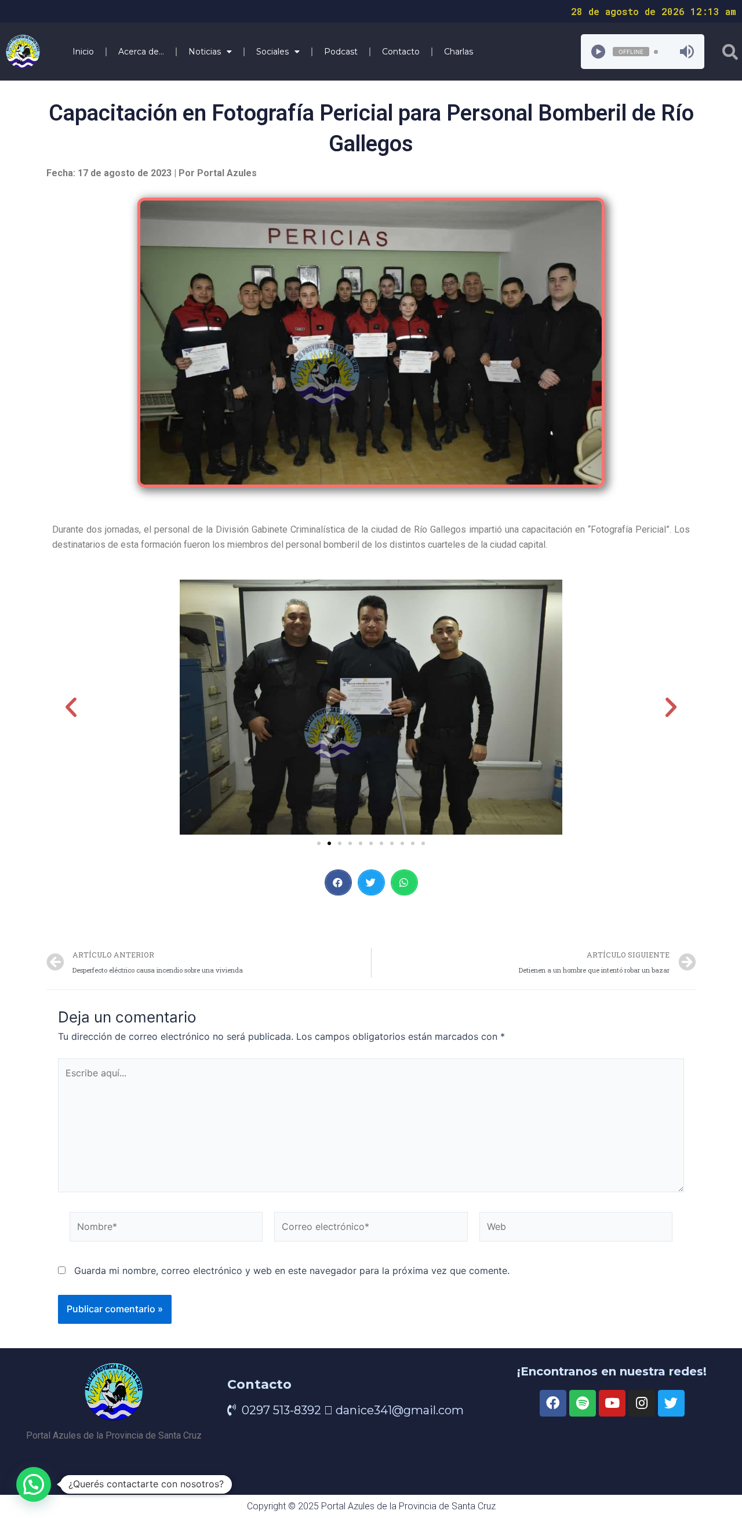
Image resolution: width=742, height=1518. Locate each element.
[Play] (598, 51)
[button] (319, 843)
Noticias (204, 51)
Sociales (272, 51)
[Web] (575, 1229)
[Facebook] (553, 1403)
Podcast (341, 51)
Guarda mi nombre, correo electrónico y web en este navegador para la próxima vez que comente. (292, 1270)
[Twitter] (671, 1403)
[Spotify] (582, 1403)
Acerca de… (141, 51)
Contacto (401, 51)
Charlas (458, 51)
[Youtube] (612, 1403)
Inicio (83, 51)
